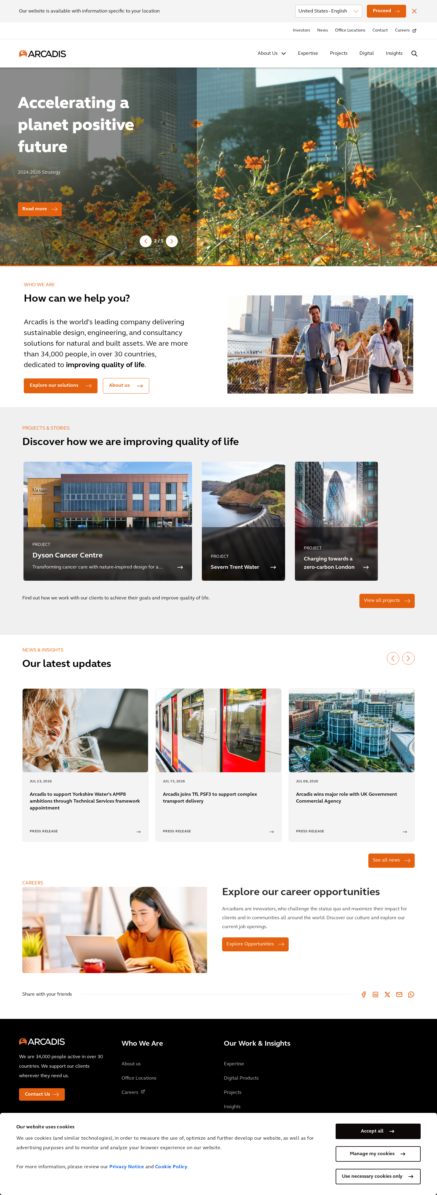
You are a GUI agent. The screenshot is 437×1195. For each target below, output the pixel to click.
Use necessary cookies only (372, 1176)
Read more (34, 209)
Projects (339, 53)
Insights (394, 53)
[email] (399, 994)
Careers (402, 30)
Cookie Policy (171, 1167)
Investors (301, 30)
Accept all (372, 1131)
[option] (218, 164)
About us (119, 385)
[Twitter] (387, 994)
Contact (380, 30)
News (322, 30)
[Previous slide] (146, 241)
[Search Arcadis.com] (414, 53)
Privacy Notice (126, 1167)
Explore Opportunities (250, 944)
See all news (386, 860)
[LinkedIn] (375, 994)
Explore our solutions (54, 385)
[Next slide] (172, 241)
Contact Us (37, 1094)
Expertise (308, 53)
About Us (268, 53)
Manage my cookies (372, 1154)
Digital (366, 53)
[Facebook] (363, 994)
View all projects (382, 600)
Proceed (382, 11)
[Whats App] (411, 994)
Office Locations (350, 30)
